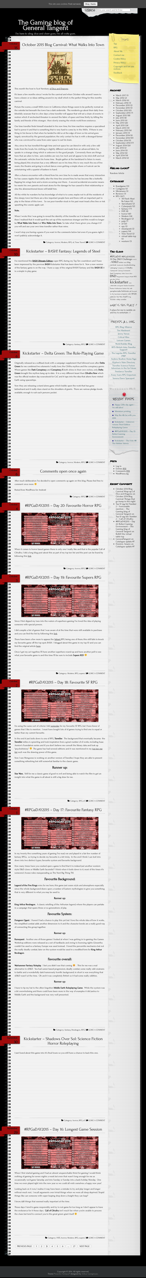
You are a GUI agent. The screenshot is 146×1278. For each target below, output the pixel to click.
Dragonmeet (120, 277)
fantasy (77, 344)
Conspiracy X (121, 268)
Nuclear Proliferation (116, 288)
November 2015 (123, 108)
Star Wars (119, 297)
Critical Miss (123, 337)
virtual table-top (128, 236)
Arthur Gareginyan (90, 1274)
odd (131, 288)
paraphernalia (115, 291)
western (125, 241)
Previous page (24, 1246)
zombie (123, 299)
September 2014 (123, 143)
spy (123, 226)
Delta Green (125, 273)
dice (130, 273)
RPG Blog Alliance (123, 327)
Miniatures (121, 191)
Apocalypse (126, 203)
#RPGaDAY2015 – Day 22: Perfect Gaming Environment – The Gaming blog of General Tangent (125, 526)
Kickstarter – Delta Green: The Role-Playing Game (63, 353)
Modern (64, 242)
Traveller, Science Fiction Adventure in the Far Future (123, 366)
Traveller (113, 299)
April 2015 (120, 125)
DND (113, 276)
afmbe (121, 262)
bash (125, 262)
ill (115, 279)
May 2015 (120, 123)
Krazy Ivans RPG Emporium (123, 375)
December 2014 (123, 135)
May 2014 (120, 153)
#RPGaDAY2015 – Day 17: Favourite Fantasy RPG (63, 810)
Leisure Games (123, 340)
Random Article (117, 173)
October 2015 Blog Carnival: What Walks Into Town (63, 44)
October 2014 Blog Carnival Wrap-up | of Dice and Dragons (125, 491)
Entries (121, 468)
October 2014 (122, 140)
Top (115, 43)
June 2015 (120, 120)
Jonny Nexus (123, 333)
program (124, 294)
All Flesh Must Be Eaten (128, 200)
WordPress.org (122, 473)
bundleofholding (129, 265)
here (38, 646)
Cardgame (120, 188)
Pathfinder (125, 291)
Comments (123, 471)
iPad (118, 279)
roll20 (129, 294)
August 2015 (121, 115)
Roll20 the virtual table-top (123, 535)
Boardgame (121, 186)
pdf (130, 291)
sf (73, 242)
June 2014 (120, 150)
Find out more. (74, 4)
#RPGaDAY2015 (128, 256)
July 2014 (120, 148)
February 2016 (122, 103)
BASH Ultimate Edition (43, 261)
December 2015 (123, 105)
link (29, 556)
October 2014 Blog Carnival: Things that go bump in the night (125, 499)
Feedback (118, 72)
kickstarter (119, 282)
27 (74, 1246)
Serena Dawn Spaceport (124, 378)
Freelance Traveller (123, 371)
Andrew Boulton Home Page (123, 359)
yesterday (54, 726)
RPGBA (134, 294)
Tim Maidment (123, 330)
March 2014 (121, 158)
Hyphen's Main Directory (123, 362)
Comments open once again (63, 471)
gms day (112, 279)
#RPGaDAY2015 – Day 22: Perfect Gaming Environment (124, 434)
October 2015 (122, 110)
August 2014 (121, 145)
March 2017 (121, 95)
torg (129, 297)
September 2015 (123, 113)
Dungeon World (128, 276)
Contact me (119, 55)
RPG (70, 242)
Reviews (119, 193)
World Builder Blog (123, 344)
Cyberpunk (126, 206)
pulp (123, 221)
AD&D (114, 262)
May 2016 (120, 98)
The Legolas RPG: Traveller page (124, 354)
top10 (125, 297)
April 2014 (120, 155)
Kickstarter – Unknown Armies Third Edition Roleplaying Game (123, 425)
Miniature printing (122, 411)
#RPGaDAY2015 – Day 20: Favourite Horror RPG (63, 505)
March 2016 (121, 100)
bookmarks (120, 265)
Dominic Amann (123, 544)
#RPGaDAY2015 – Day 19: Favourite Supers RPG (63, 577)
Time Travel (80, 242)
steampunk (126, 228)
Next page (85, 1246)
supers (82, 673)
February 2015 (122, 130)
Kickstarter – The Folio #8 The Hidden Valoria (124, 442)
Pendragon (76, 1030)
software (113, 297)
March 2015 (121, 128)
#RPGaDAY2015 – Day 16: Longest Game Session (63, 1129)
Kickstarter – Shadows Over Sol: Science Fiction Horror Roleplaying (63, 1041)
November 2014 (123, 138)
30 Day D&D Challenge (121, 259)
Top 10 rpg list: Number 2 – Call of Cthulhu (126, 517)
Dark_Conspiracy (115, 273)
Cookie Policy (120, 58)
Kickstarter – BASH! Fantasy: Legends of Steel (63, 251)
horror (57, 242)
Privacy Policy (120, 62)
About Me (118, 51)
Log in (118, 466)
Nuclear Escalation (129, 285)
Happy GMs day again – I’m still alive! (123, 406)
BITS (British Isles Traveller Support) (124, 348)
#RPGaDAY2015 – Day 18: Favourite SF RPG (63, 682)
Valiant (57, 639)
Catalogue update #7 (125, 541)
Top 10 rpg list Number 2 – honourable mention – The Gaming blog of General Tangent (126, 509)
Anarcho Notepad (61, 1274)
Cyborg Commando (124, 271)
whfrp (118, 299)
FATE (58, 1238)
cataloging (113, 268)
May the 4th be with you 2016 (124, 416)
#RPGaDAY (115, 256)
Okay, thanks (90, 4)
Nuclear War (125, 288)
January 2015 (121, 133)
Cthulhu (129, 268)
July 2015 (120, 118)
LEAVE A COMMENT (97, 242)
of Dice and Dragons (59, 88)
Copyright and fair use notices (124, 67)
